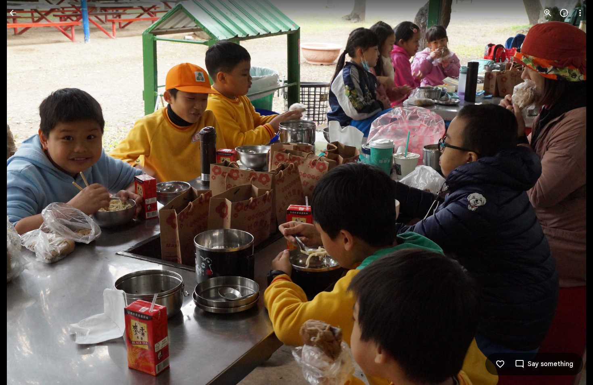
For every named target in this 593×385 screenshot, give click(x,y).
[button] (22, 192)
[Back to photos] (13, 13)
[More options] (580, 13)
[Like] (500, 364)
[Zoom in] (548, 13)
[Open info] (564, 13)
